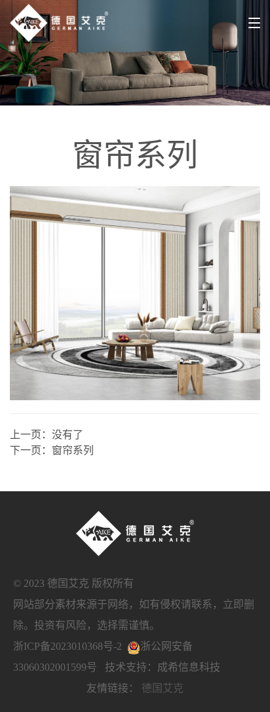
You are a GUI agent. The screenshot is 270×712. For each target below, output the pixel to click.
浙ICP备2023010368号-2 (67, 646)
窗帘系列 (73, 450)
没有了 (67, 434)
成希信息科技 (188, 667)
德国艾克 (162, 688)
